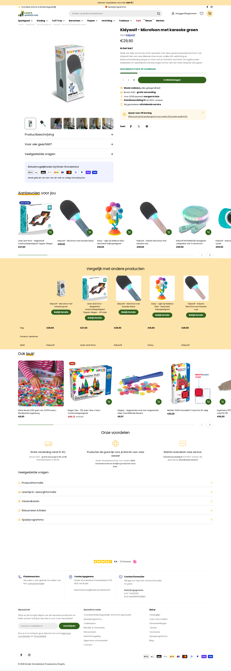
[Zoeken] (158, 13)
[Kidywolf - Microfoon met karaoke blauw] (76, 218)
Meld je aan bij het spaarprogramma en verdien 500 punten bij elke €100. (158, 116)
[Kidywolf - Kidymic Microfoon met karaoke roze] (155, 218)
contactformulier (35, 583)
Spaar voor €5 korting (140, 113)
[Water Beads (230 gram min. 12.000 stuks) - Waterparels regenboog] (41, 383)
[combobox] (115, 13)
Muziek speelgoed (44, 24)
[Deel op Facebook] (131, 126)
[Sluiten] (203, 112)
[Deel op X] (139, 126)
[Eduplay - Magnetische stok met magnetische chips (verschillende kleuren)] (140, 383)
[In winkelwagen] (50, 232)
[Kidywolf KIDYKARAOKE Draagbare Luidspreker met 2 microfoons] (194, 218)
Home (21, 24)
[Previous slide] (202, 255)
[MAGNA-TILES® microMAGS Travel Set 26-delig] (190, 383)
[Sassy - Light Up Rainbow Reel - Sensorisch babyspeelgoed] (115, 218)
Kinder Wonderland (34, 664)
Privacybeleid (40, 636)
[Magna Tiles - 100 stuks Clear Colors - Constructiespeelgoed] (90, 383)
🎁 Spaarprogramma (115, 6)
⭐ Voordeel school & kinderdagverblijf (37, 6)
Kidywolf (130, 35)
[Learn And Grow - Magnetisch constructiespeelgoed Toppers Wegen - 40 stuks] (36, 218)
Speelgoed (30, 24)
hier (130, 580)
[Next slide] (210, 255)
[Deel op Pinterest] (147, 126)
